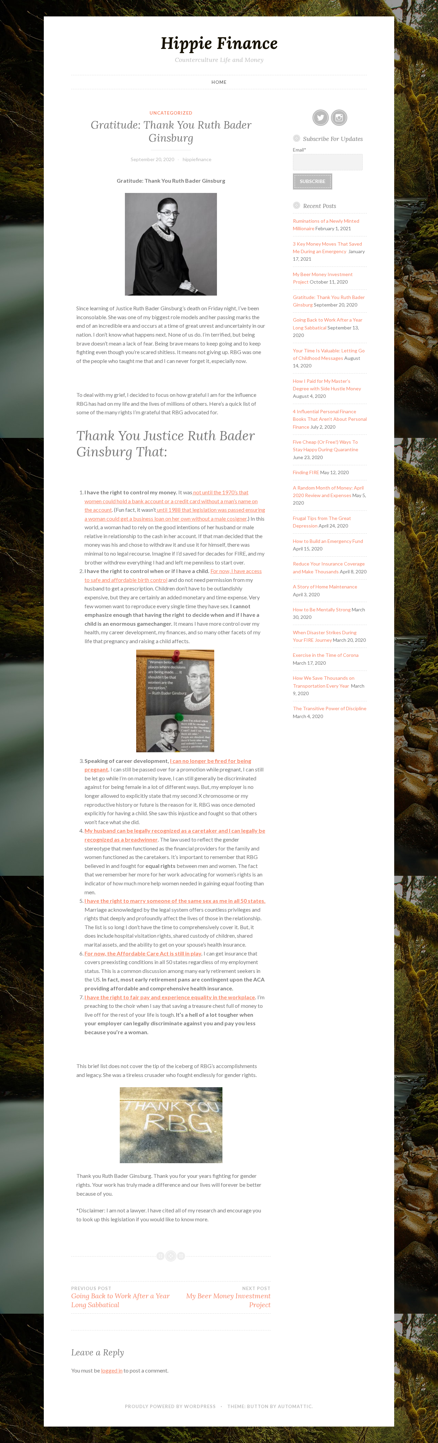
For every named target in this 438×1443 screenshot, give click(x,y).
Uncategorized (171, 113)
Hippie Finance (219, 42)
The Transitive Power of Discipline (329, 708)
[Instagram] (339, 117)
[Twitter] (320, 117)
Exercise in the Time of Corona (326, 655)
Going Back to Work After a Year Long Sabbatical (120, 1297)
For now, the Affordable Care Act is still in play (143, 953)
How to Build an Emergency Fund (328, 541)
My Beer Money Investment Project (228, 1297)
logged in (112, 1370)
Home (219, 82)
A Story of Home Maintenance (325, 586)
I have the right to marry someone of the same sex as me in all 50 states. (175, 900)
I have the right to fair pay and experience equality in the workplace (170, 997)
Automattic (295, 1406)
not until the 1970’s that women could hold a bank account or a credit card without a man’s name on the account (171, 501)
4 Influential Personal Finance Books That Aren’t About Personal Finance (330, 419)
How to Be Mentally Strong (322, 609)
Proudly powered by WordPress (170, 1406)
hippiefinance (197, 159)
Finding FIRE (306, 472)
